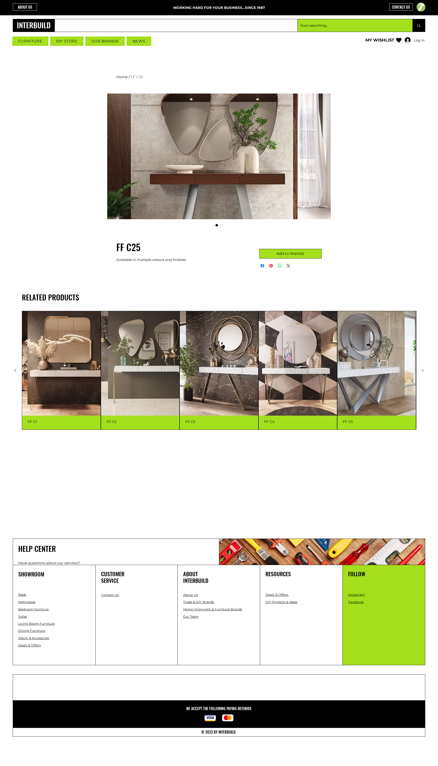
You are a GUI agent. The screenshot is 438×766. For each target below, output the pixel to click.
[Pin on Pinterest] (271, 265)
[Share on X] (288, 265)
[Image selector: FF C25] (216, 225)
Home (122, 77)
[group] (219, 370)
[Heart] (399, 40)
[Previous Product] (15, 370)
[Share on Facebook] (262, 265)
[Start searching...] (418, 25)
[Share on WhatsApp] (279, 265)
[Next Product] (422, 370)
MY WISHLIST (379, 40)
